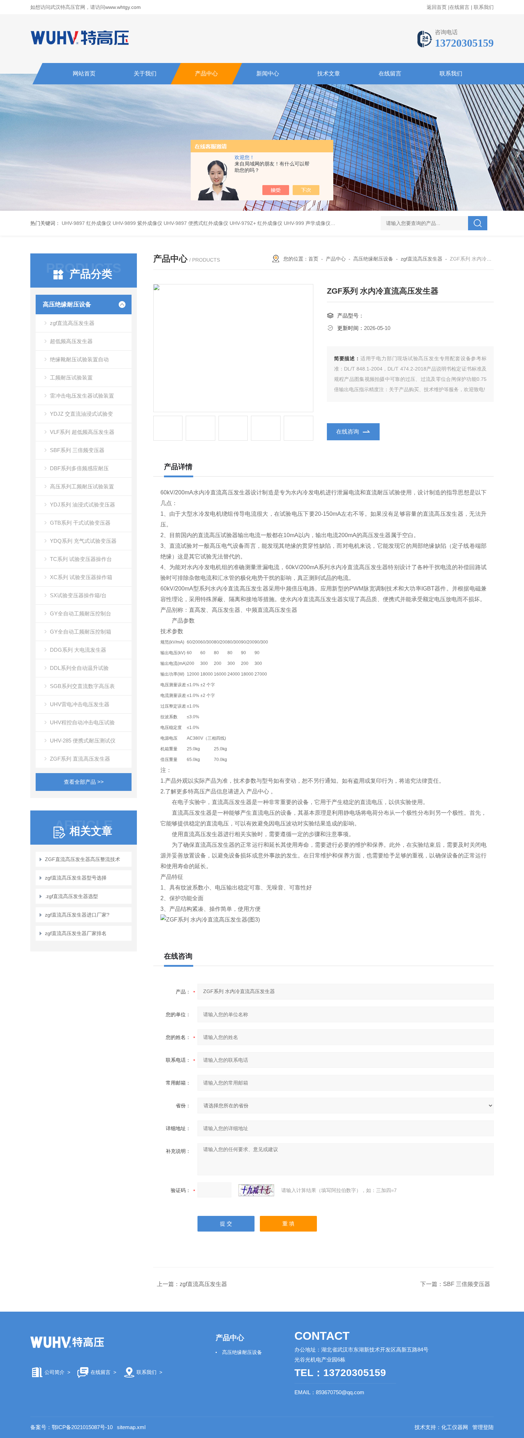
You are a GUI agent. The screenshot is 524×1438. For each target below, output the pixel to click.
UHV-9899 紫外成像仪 (137, 223)
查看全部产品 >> (84, 782)
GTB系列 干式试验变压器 (80, 523)
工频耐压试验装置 (71, 377)
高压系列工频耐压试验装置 (82, 486)
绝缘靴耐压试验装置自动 (79, 359)
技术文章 (328, 73)
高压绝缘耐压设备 (67, 304)
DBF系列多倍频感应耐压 (79, 468)
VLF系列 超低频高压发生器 (82, 432)
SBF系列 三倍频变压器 (77, 450)
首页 (313, 259)
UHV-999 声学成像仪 (307, 223)
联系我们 (484, 7)
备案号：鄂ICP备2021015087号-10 (71, 1427)
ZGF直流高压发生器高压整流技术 (82, 859)
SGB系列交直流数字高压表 (82, 686)
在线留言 (459, 7)
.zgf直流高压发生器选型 (71, 896)
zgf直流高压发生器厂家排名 (76, 933)
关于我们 (145, 73)
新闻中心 (267, 73)
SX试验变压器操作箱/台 (78, 595)
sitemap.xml (131, 1427)
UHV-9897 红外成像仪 (86, 223)
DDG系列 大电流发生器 (78, 650)
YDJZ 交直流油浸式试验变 (81, 414)
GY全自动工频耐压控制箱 (80, 632)
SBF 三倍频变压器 (466, 1284)
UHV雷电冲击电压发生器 (79, 704)
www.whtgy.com (123, 7)
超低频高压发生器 (71, 341)
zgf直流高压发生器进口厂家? (77, 915)
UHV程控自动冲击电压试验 (82, 722)
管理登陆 (483, 1427)
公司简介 (55, 1372)
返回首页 (437, 7)
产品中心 (206, 73)
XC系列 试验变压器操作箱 (81, 577)
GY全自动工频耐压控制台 (80, 613)
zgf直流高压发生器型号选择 (76, 878)
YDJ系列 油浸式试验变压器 (82, 505)
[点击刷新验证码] (256, 1190)
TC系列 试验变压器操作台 (81, 559)
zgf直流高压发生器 (72, 323)
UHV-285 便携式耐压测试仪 (82, 741)
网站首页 (84, 73)
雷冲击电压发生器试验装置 (82, 396)
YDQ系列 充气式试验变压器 (83, 541)
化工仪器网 (454, 1427)
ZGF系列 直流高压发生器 (80, 759)
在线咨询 (347, 432)
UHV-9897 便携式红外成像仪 (196, 223)
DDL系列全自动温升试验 (79, 668)
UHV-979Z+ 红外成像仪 (256, 223)
